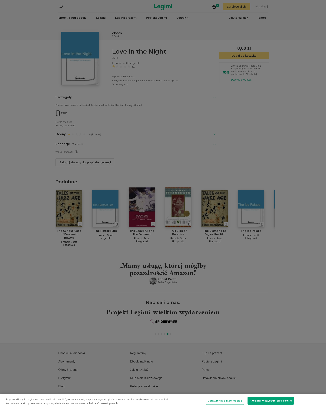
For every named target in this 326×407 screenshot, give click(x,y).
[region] (163, 400)
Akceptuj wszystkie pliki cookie (271, 400)
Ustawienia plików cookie (225, 400)
